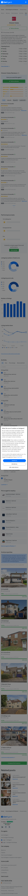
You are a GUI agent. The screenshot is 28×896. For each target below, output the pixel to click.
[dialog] (14, 448)
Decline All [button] (14, 464)
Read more (19, 457)
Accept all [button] (14, 460)
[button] (14, 467)
